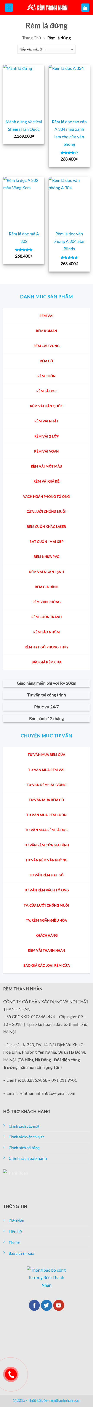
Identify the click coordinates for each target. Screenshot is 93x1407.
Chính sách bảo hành (28, 1158)
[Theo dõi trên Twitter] (46, 1305)
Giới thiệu (16, 1221)
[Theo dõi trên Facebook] (34, 1305)
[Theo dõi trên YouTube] (58, 1305)
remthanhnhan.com (64, 1400)
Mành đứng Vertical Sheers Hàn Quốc (24, 125)
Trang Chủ (31, 37)
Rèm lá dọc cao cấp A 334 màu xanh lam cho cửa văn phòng (69, 133)
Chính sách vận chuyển (26, 1137)
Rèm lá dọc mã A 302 (24, 237)
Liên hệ (15, 1231)
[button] (9, 7)
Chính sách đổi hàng (24, 1147)
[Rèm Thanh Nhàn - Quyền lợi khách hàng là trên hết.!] (46, 7)
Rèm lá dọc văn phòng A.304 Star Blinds (69, 241)
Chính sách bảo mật (24, 1126)
